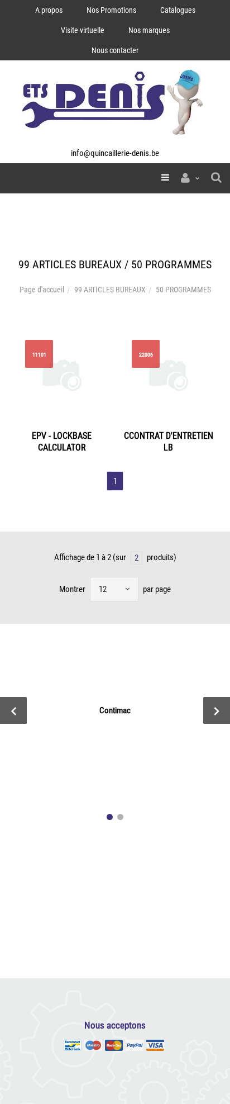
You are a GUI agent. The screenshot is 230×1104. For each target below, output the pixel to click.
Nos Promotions (111, 10)
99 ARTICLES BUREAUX (110, 289)
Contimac (115, 710)
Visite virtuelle (82, 30)
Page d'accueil (42, 289)
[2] (120, 817)
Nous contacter (115, 50)
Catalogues (177, 10)
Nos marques (149, 30)
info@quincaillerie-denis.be (115, 153)
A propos (49, 10)
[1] (110, 817)
